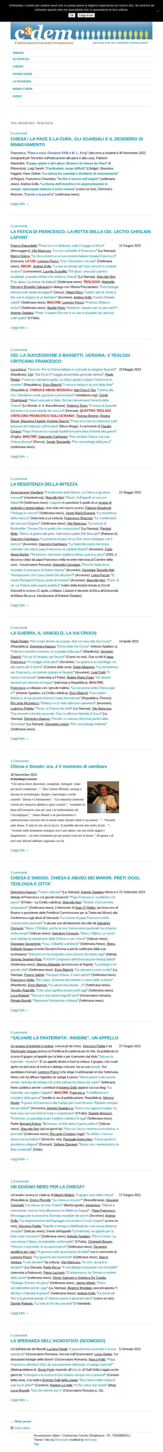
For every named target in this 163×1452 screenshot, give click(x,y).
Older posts (21, 1421)
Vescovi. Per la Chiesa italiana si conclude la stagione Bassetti (72, 369)
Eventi (17, 96)
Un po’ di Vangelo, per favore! (44, 657)
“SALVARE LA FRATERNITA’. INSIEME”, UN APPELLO (64, 1038)
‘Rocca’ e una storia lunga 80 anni (54, 995)
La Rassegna (22, 81)
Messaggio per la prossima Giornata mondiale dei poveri (50, 1215)
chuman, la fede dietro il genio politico (71, 1123)
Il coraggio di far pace (43, 662)
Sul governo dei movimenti (52, 1257)
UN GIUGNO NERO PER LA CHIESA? (47, 1186)
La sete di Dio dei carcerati (53, 1303)
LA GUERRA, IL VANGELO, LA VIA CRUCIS (54, 633)
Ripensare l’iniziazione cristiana (55, 1000)
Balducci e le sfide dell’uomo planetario (68, 703)
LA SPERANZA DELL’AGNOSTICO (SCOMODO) (58, 1340)
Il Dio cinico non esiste (90, 1385)
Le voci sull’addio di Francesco (75, 250)
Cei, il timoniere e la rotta (78, 261)
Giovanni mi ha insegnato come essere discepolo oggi (66, 954)
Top (36, 1444)
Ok (72, 15)
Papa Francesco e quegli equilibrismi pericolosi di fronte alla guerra (69, 431)
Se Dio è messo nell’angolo (78, 179)
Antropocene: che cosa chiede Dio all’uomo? (42, 575)
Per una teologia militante (88, 724)
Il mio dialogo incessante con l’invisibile (90, 1267)
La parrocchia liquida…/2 (66, 985)
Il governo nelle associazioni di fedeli (63, 1252)
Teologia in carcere (25, 513)
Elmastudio (62, 1439)
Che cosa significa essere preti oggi (62, 990)
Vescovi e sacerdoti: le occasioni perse (39, 1246)
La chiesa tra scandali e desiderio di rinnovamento (80, 173)
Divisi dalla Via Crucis (73, 646)
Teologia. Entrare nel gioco (30, 1283)
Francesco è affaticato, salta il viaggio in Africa (71, 245)
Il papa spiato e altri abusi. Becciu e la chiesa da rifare (66, 163)
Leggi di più (86, 15)
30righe (18, 53)
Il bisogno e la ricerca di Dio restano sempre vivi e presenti (64, 1375)
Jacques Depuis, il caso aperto (68, 975)
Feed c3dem (22, 1428)
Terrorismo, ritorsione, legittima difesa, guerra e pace (67, 554)
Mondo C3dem (22, 89)
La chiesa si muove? (67, 1200)
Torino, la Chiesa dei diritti (53, 708)
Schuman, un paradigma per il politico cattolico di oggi (49, 1118)
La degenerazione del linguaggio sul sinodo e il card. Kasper (62, 1220)
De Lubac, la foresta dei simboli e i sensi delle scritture (74, 980)
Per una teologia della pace (91, 442)
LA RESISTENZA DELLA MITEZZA (44, 484)
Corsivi (18, 66)
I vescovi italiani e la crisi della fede (88, 385)
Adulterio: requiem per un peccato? (91, 308)
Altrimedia (90, 1439)
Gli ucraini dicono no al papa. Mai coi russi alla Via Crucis (70, 641)
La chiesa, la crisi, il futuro (44, 1205)
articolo (77, 1369)
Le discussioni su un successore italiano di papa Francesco (73, 256)
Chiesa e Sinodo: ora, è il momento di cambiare (59, 766)
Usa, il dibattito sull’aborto (60, 944)
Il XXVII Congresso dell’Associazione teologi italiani (79, 959)
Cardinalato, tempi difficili (65, 168)
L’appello (56, 502)
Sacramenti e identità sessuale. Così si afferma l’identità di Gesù (56, 713)
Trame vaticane (49, 892)
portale (95, 1066)
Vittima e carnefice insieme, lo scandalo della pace (46, 651)
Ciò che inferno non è (46, 1390)
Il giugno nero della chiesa (94, 1195)
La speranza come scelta (93, 969)
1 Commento (20, 761)
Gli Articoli (21, 59)
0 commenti (19, 133)
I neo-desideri (33, 1262)
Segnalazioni (22, 74)
